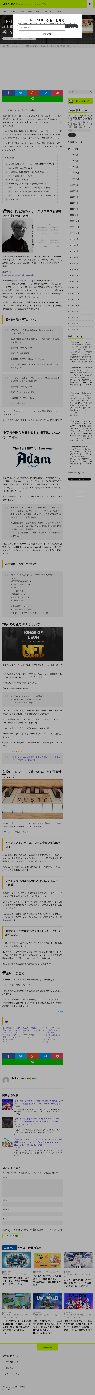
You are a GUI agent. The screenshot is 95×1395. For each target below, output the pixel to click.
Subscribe (72, 27)
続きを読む (47, 34)
